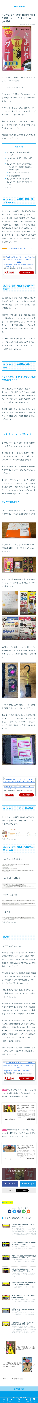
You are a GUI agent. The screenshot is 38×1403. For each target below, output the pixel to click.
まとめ (9, 188)
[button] (34, 660)
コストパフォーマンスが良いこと (19, 173)
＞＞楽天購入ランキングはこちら (20, 248)
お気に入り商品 (8, 1202)
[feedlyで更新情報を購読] (24, 1211)
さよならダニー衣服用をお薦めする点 (19, 164)
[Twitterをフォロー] (14, 1211)
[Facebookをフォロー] (19, 1211)
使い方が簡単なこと (15, 176)
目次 (16, 147)
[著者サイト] (9, 1211)
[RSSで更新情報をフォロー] (28, 1211)
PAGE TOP (19, 1389)
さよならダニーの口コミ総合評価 (18, 179)
